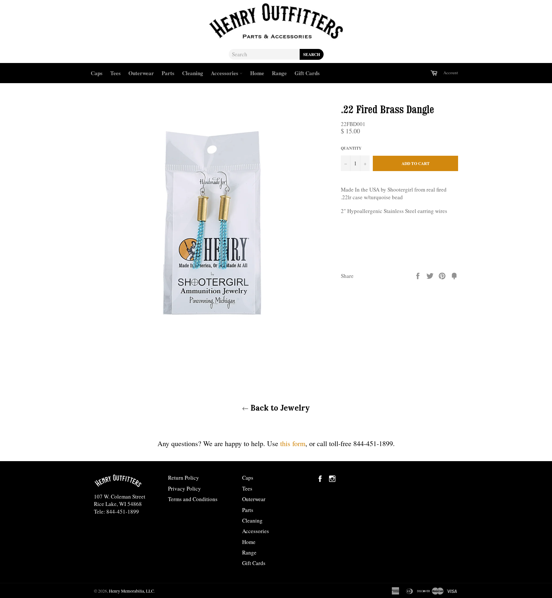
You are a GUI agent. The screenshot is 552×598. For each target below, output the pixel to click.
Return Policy (183, 477)
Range (279, 73)
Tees (115, 73)
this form (292, 443)
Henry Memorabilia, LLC (131, 591)
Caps (97, 73)
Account (450, 72)
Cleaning (192, 73)
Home (257, 73)
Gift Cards (307, 73)
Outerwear (141, 73)
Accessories (225, 73)
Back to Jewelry (279, 408)
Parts (168, 73)
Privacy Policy (184, 488)
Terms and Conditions (193, 499)
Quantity (351, 148)
